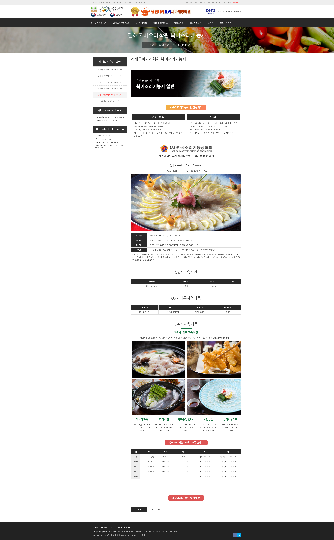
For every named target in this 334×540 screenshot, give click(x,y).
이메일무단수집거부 (123, 527)
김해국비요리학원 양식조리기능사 (110, 76)
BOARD (228, 2)
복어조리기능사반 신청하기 (186, 107)
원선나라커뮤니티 (227, 22)
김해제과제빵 (141, 22)
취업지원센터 (195, 22)
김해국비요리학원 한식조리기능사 (110, 70)
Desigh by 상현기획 (140, 535)
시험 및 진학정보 (160, 22)
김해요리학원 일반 (121, 22)
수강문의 (221, 12)
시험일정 (229, 12)
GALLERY (216, 2)
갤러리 (211, 22)
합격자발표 (237, 12)
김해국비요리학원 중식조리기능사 (110, 89)
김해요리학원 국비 (99, 22)
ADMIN (237, 2)
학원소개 (96, 527)
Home (146, 45)
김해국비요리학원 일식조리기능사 (110, 82)
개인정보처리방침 (107, 527)
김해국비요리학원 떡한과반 (109, 101)
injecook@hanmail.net (115, 2)
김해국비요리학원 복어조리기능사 (110, 95)
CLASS (202, 2)
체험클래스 (179, 22)
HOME (190, 2)
